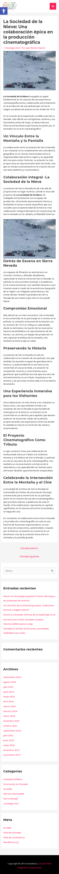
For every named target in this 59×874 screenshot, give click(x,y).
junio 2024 (8, 691)
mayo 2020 (9, 745)
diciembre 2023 (11, 720)
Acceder (7, 827)
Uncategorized (12, 47)
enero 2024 (9, 715)
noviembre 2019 (11, 754)
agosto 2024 (9, 682)
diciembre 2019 (11, 750)
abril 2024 (8, 701)
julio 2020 (8, 735)
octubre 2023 (10, 725)
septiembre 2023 (12, 730)
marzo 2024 (9, 706)
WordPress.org (10, 842)
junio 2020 (8, 740)
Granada (7, 788)
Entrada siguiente (29, 556)
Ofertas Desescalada (13, 793)
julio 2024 (8, 686)
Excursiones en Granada (15, 784)
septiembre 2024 (12, 677)
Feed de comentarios (14, 837)
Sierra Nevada (10, 798)
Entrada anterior (29, 548)
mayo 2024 (9, 696)
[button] (3, 11)
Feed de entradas (12, 832)
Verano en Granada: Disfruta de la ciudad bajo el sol (29, 614)
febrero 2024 (10, 711)
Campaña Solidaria (12, 779)
